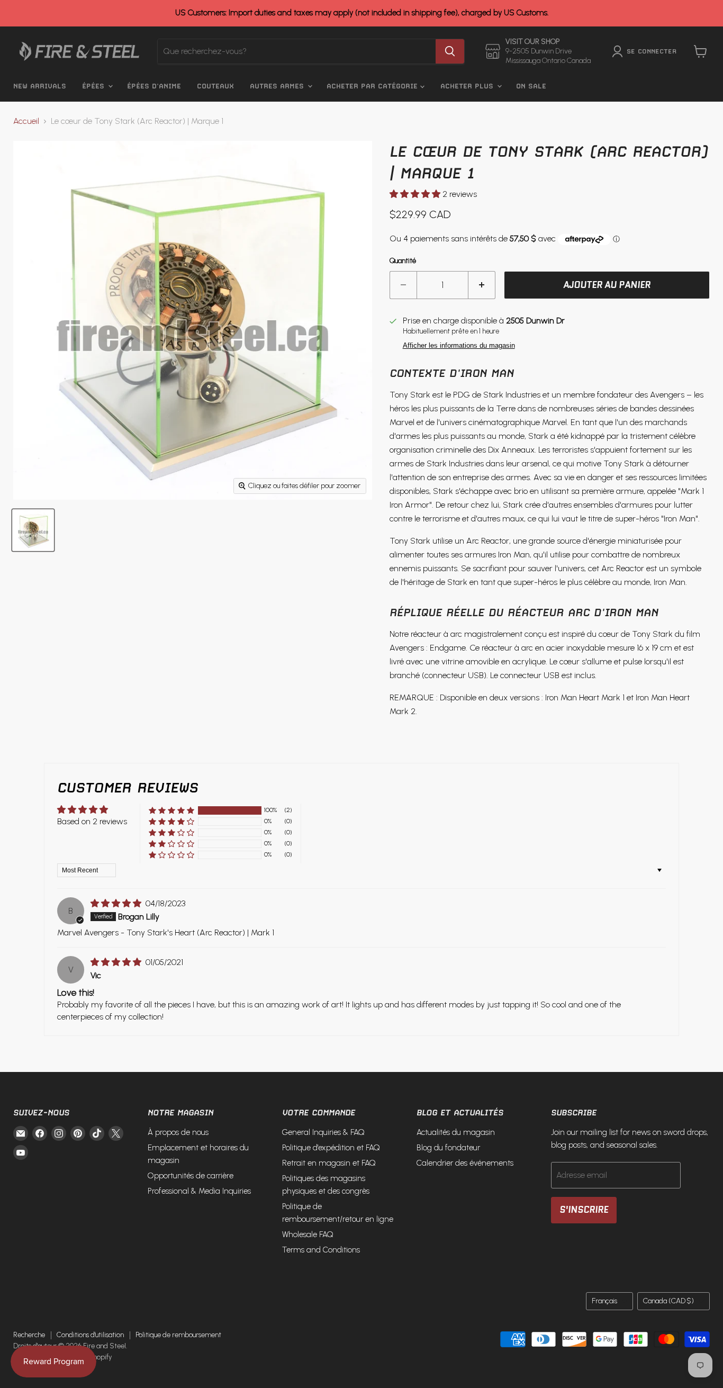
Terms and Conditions (321, 1250)
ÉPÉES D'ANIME (154, 86)
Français (604, 1300)
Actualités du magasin (456, 1132)
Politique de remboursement (178, 1335)
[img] (117, 903)
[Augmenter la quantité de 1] (481, 285)
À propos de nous (178, 1132)
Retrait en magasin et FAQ (329, 1163)
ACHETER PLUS (468, 86)
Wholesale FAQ (307, 1234)
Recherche (29, 1335)
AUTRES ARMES (278, 86)
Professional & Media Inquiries (199, 1191)
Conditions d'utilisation (90, 1335)
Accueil (26, 121)
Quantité (403, 261)
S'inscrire (583, 1209)
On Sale (531, 86)
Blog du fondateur (448, 1147)
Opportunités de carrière (190, 1175)
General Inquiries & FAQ (323, 1132)
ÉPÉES (94, 86)
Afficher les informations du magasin (459, 345)
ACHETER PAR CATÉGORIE (373, 86)
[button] (416, 194)
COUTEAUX (215, 86)
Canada (668, 1300)
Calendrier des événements (465, 1163)
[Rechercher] (450, 51)
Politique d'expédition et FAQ (331, 1147)
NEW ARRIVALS (39, 86)
